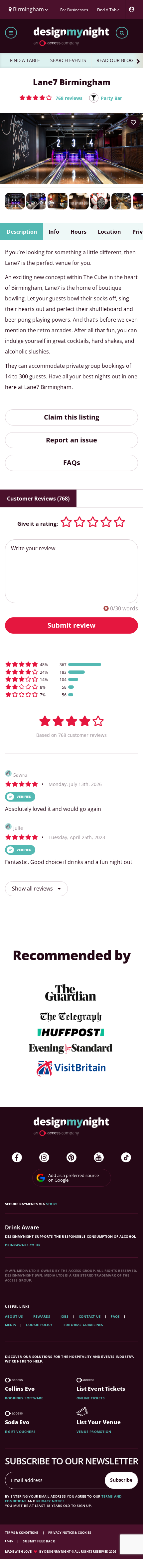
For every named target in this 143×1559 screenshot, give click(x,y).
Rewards (41, 1316)
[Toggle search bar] (122, 33)
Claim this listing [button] (71, 417)
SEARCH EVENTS (68, 60)
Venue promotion (93, 1431)
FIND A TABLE (25, 60)
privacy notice (50, 1501)
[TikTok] (126, 1157)
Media (10, 1324)
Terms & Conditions (22, 1532)
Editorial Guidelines (83, 1324)
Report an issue (71, 439)
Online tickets (90, 1398)
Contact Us (90, 1316)
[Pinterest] (71, 1157)
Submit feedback (39, 1541)
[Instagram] (44, 1157)
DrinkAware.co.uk (23, 1245)
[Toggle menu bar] (11, 33)
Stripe (52, 1204)
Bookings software (24, 1398)
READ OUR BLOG (114, 60)
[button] (51, 97)
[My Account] (133, 9)
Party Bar (111, 98)
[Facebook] (17, 1157)
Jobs (65, 1316)
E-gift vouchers (20, 1431)
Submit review (71, 625)
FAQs (71, 462)
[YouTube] (99, 1157)
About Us (14, 1316)
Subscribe (121, 1480)
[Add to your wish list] (133, 122)
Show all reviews (33, 888)
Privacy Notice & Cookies (70, 1532)
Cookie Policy (39, 1324)
